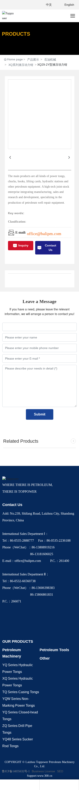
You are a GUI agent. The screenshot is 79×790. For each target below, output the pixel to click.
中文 (49, 4)
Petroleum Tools (54, 650)
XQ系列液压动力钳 (20, 64)
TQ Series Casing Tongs (20, 692)
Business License (43, 771)
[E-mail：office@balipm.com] (59, 784)
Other (45, 658)
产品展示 (33, 59)
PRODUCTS (16, 34)
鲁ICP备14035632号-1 (16, 771)
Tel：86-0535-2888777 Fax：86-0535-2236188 (37, 540)
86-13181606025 (28, 554)
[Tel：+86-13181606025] (19, 784)
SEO (60, 771)
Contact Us (12, 505)
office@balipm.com (44, 233)
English (69, 4)
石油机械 (50, 59)
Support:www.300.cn (39, 775)
